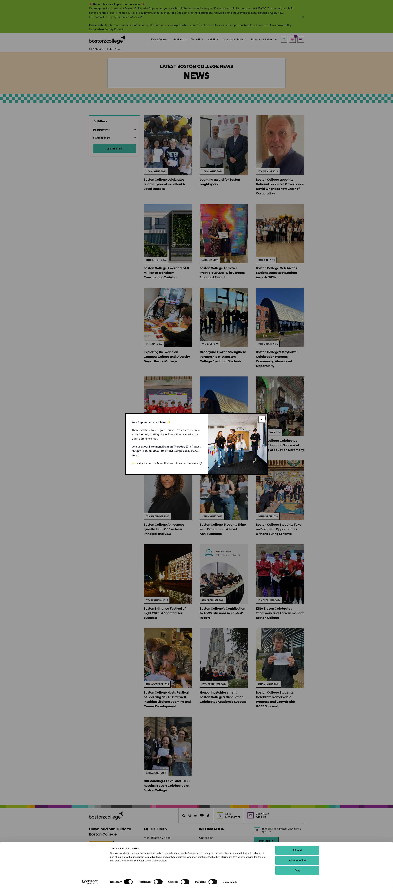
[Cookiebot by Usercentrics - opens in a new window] (89, 882)
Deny (297, 870)
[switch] (158, 881)
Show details (230, 882)
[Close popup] (261, 419)
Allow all (297, 850)
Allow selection (297, 860)
